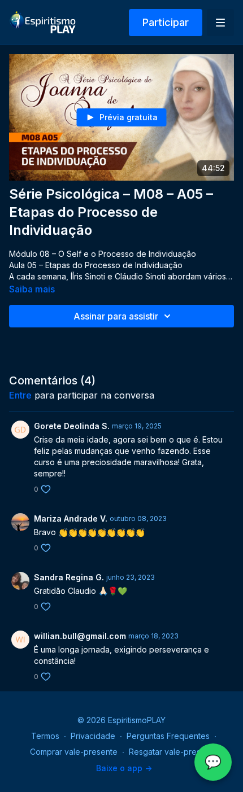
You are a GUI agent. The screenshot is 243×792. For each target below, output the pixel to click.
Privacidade (93, 736)
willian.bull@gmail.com (80, 636)
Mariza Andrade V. (70, 518)
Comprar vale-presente (74, 751)
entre (20, 395)
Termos (45, 736)
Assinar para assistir (115, 316)
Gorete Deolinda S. (72, 426)
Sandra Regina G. (69, 577)
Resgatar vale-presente (173, 751)
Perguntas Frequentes (168, 736)
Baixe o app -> (124, 768)
